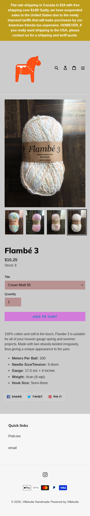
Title (7, 277)
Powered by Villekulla (65, 501)
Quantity (10, 294)
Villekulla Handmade (36, 501)
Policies (14, 436)
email (12, 448)
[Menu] (82, 68)
